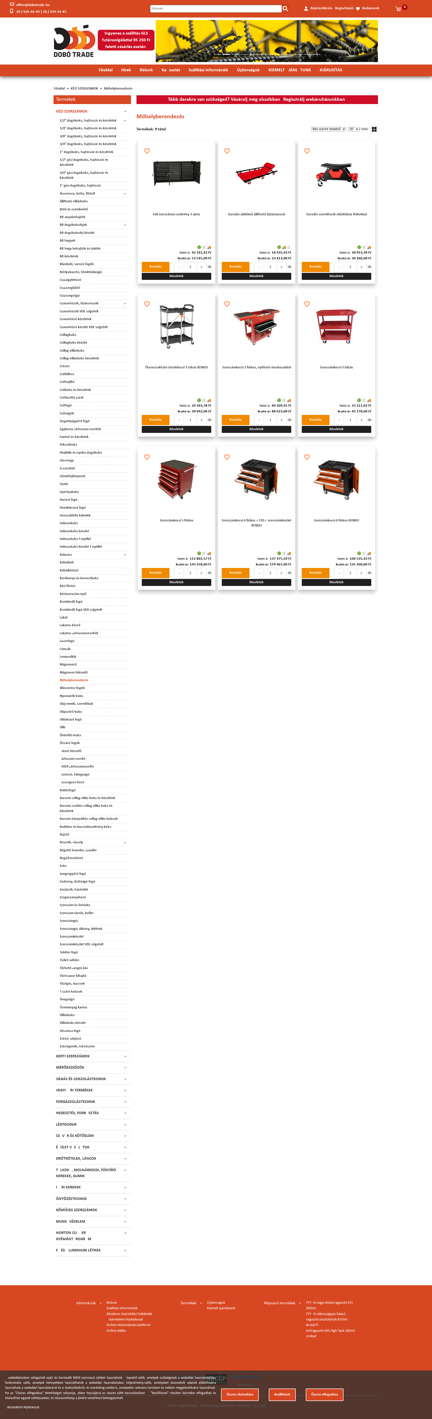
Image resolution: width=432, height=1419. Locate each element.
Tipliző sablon (69, 960)
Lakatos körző (70, 625)
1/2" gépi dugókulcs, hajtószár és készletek (84, 162)
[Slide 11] (307, 54)
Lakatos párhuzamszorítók (79, 633)
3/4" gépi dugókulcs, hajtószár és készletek (84, 175)
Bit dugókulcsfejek (73, 225)
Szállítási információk (208, 70)
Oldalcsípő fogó (71, 719)
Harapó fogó (69, 499)
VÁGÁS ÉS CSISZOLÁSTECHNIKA (82, 1079)
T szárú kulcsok (71, 991)
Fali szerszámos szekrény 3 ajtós (176, 214)
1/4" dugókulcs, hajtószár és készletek (88, 128)
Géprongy (67, 460)
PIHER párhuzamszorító (77, 766)
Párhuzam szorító (73, 759)
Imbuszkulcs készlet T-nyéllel (81, 546)
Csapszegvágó (70, 295)
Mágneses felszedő (74, 672)
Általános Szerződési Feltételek (129, 1314)
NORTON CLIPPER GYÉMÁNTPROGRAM (73, 1236)
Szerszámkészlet (72, 936)
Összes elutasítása (239, 1394)
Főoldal (105, 70)
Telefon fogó (69, 952)
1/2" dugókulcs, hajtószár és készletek (88, 120)
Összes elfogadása (324, 1394)
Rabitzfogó (68, 790)
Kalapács (66, 554)
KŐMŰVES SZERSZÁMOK (76, 1210)
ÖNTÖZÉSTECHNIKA (72, 1199)
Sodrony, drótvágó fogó (77, 881)
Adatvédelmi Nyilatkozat (124, 1319)
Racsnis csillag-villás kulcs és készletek (87, 798)
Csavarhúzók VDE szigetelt (79, 311)
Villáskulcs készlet (73, 1023)
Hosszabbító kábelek (75, 515)
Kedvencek (370, 8)
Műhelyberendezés (118, 88)
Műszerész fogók (72, 688)
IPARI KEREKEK (68, 1187)
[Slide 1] (217, 54)
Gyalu (64, 484)
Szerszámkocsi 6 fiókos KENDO (336, 520)
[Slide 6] (262, 54)
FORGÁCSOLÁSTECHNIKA (77, 1102)
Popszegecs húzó (72, 782)
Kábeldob (67, 562)
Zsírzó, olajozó (70, 1038)
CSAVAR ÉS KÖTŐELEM (75, 1136)
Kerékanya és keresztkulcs (79, 578)
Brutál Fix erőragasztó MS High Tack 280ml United (330, 1330)
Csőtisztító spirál (71, 397)
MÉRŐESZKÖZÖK (70, 1068)
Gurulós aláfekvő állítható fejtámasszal (256, 214)
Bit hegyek (67, 240)
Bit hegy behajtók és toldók (80, 248)
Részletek (177, 276)
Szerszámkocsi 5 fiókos (177, 520)
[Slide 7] (271, 54)
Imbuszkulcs (69, 523)
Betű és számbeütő (74, 209)
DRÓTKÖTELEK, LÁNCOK (76, 1159)
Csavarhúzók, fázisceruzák (79, 303)
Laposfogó (67, 641)
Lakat (64, 617)
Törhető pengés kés (74, 968)
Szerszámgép (69, 921)
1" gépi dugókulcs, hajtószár (80, 185)
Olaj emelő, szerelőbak (76, 703)
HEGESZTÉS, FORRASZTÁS (77, 1113)
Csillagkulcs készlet (73, 342)
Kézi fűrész (68, 586)
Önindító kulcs (70, 735)
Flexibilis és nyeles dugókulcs (81, 452)
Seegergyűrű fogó (73, 874)
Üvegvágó (67, 999)
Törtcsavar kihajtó (73, 976)
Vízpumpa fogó (70, 1031)
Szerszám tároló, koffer (77, 913)
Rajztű (64, 834)
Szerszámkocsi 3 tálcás (336, 367)
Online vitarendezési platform (128, 1325)
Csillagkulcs (68, 335)
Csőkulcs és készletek (75, 390)
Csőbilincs (67, 374)
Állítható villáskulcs (74, 201)
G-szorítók (67, 468)
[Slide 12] (316, 54)
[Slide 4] (244, 54)
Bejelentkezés (321, 8)
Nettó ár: (185, 252)
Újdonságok (248, 70)
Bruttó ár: (184, 258)
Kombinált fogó (71, 601)
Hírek (126, 70)
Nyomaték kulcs (71, 696)
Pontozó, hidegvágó (75, 774)
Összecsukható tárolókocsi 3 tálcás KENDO (176, 367)
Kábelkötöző (69, 570)
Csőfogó (66, 405)
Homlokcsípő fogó (73, 507)
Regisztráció (344, 8)
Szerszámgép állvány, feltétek (81, 929)
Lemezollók (68, 656)
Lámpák (65, 649)
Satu (63, 866)
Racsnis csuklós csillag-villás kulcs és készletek (86, 808)
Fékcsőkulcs (68, 444)
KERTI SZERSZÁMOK (73, 1056)
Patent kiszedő (71, 751)
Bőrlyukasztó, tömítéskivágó (81, 272)
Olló (63, 727)
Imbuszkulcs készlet (74, 531)
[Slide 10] (298, 54)
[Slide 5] (253, 54)
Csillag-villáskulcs (72, 350)
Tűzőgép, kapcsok (72, 983)
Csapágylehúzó (70, 280)
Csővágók (67, 413)
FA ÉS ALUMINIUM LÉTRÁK (78, 1250)
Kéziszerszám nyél (73, 594)
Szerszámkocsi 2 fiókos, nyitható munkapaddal (256, 367)
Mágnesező (68, 664)
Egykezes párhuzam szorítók (80, 429)
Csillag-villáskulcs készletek (79, 358)
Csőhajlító (67, 382)
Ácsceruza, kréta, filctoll (77, 193)
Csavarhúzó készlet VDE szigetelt (84, 327)
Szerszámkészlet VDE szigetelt (82, 944)
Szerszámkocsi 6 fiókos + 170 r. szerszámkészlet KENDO (256, 523)
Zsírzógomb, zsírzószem (77, 1046)
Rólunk (146, 70)
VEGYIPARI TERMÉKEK (74, 1090)
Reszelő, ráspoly (71, 842)
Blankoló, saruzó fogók (77, 264)
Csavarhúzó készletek (76, 319)
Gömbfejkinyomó (73, 476)
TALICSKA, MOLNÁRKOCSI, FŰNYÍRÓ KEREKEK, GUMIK (86, 1173)
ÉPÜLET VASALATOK (73, 1147)
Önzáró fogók (70, 743)
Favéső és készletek (74, 437)
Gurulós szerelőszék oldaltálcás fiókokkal (336, 214)
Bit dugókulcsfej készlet (77, 233)
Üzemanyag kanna (73, 1007)
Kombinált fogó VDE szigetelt (81, 609)
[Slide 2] (226, 54)
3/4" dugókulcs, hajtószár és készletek (88, 144)
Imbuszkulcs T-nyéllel (75, 539)
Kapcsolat (171, 70)
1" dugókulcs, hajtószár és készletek (86, 152)
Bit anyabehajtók (72, 217)
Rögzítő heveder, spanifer (78, 850)
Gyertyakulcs (69, 492)
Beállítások (282, 1394)
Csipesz (65, 366)
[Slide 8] (280, 54)
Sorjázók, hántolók (74, 889)
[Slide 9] (289, 54)
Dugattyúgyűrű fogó (75, 421)
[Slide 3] (235, 54)
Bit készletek (69, 256)
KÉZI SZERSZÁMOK (84, 88)
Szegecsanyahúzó (73, 897)
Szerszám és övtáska (75, 905)
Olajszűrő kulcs (71, 712)
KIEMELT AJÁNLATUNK (289, 70)
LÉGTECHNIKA (67, 1125)
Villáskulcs (67, 1015)
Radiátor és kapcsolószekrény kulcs (85, 827)
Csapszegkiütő (70, 288)
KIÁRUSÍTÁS (331, 70)
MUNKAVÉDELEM (70, 1222)
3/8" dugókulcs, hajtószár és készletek (88, 136)
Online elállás (116, 1331)
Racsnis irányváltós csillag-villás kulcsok (89, 819)
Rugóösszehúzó (71, 858)
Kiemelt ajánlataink (221, 1308)
